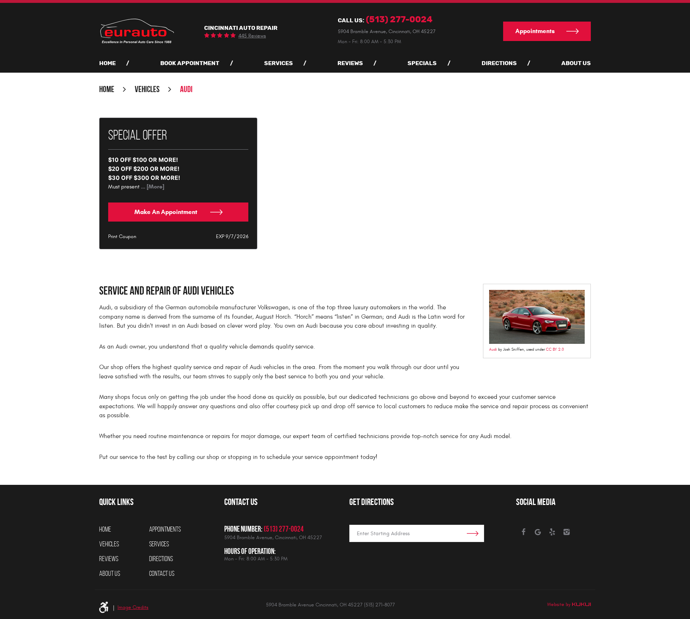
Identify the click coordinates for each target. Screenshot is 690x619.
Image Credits (133, 607)
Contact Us (161, 573)
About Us (576, 63)
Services (278, 63)
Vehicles (147, 89)
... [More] (151, 186)
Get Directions (371, 502)
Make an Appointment (166, 212)
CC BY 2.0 (555, 349)
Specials (422, 63)
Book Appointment (189, 63)
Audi (186, 89)
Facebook (523, 532)
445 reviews (252, 35)
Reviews (350, 63)
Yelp (552, 532)
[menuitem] (107, 63)
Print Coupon (122, 236)
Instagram (566, 532)
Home (107, 63)
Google (537, 532)
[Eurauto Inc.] (136, 31)
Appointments (535, 31)
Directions (499, 63)
